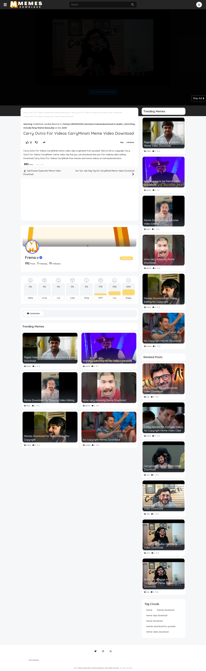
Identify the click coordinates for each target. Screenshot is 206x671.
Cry (114, 298)
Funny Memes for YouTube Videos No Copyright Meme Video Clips (163, 428)
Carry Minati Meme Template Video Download (160, 389)
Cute (72, 298)
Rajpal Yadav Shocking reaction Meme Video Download (50, 359)
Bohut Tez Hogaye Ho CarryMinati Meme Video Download (158, 583)
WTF (100, 298)
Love (44, 298)
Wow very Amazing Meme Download (104, 400)
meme (149, 610)
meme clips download (156, 615)
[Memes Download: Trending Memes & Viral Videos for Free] (26, 4)
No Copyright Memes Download (101, 439)
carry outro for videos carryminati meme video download (96, 112)
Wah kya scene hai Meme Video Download (107, 360)
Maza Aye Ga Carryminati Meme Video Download (162, 506)
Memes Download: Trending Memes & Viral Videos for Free (99, 668)
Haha (30, 298)
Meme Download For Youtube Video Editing (49, 400)
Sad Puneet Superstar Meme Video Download (42, 172)
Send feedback (34, 660)
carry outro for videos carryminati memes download (46, 112)
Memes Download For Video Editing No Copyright (46, 437)
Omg (86, 298)
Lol (58, 298)
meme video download (157, 631)
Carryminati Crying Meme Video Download (162, 467)
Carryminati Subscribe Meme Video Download (160, 545)
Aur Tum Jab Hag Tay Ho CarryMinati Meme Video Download (104, 170)
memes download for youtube (161, 626)
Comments (34, 313)
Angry (128, 298)
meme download (154, 621)
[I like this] (27, 142)
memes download (165, 610)
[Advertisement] (103, 56)
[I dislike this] (36, 142)
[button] (199, 4)
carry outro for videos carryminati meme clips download (48, 116)
